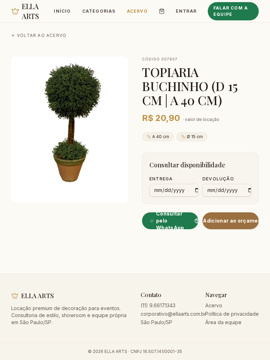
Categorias (99, 11)
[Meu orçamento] (162, 11)
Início (62, 11)
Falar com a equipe (230, 11)
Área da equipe (223, 322)
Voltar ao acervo (41, 35)
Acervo (137, 11)
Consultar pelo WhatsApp (170, 220)
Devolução (218, 178)
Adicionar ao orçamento (231, 221)
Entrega (161, 178)
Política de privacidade (232, 314)
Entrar (186, 11)
